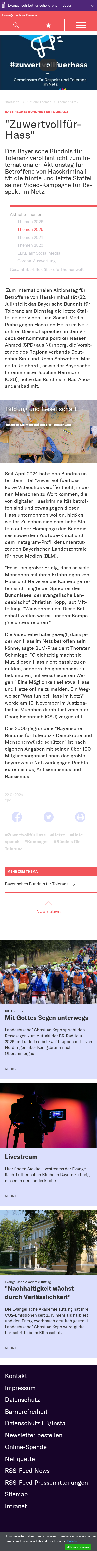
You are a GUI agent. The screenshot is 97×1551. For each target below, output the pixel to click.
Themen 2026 (30, 221)
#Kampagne (36, 841)
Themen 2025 (30, 229)
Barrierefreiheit (26, 1411)
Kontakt (16, 1376)
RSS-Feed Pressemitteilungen (46, 1482)
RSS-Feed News (27, 1470)
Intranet (16, 1506)
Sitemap (16, 1494)
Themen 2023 (30, 245)
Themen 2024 (30, 237)
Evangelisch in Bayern (19, 15)
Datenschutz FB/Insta (35, 1423)
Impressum (20, 1388)
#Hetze (57, 834)
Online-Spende (26, 1447)
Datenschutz (22, 1399)
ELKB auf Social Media (38, 253)
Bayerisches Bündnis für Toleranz (36, 883)
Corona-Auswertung (36, 260)
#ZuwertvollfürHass (25, 834)
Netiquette (20, 1459)
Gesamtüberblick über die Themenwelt (47, 269)
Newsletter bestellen (33, 1435)
